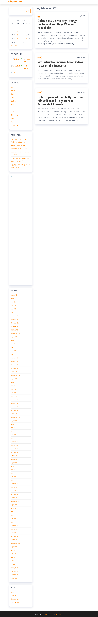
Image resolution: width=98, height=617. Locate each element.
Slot (39, 16)
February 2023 (14, 442)
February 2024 (14, 400)
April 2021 (13, 519)
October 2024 (14, 372)
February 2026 (14, 316)
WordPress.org (15, 602)
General (13, 104)
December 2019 (15, 571)
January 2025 (14, 361)
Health (12, 108)
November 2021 (15, 494)
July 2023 (13, 424)
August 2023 (14, 421)
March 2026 (14, 312)
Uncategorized (14, 125)
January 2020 (14, 567)
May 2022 (13, 473)
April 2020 (13, 557)
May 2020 (13, 554)
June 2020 (13, 550)
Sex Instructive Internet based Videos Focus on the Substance (60, 64)
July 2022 (13, 466)
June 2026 (13, 302)
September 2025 (15, 333)
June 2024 (13, 386)
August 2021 (14, 505)
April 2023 (13, 435)
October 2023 (14, 414)
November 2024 (15, 368)
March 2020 (14, 561)
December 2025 (15, 323)
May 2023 (13, 431)
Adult (39, 57)
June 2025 (13, 344)
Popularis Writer (60, 614)
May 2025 (13, 347)
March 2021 (14, 522)
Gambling (13, 101)
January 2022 (14, 487)
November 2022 (15, 452)
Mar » (16, 45)
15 (26, 35)
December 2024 (15, 365)
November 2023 (15, 410)
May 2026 (13, 305)
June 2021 (13, 512)
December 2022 (15, 449)
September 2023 (15, 417)
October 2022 (14, 456)
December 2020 (15, 533)
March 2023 (14, 438)
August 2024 (14, 379)
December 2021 (15, 491)
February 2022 (14, 484)
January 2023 (14, 445)
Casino (12, 94)
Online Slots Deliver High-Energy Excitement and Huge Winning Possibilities (57, 24)
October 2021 (14, 498)
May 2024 (13, 389)
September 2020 (15, 543)
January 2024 (14, 403)
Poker (12, 118)
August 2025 (14, 337)
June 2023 (13, 428)
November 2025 (15, 326)
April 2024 (13, 393)
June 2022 (13, 470)
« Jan (12, 45)
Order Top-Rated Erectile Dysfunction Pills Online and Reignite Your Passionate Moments (60, 100)
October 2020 (14, 539)
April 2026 (13, 309)
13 (20, 35)
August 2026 (14, 295)
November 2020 (15, 536)
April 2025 (13, 351)
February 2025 (14, 358)
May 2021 (13, 515)
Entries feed (14, 595)
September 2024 (15, 375)
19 (17, 38)
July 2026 (13, 298)
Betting (13, 90)
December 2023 (15, 407)
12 (17, 35)
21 (23, 38)
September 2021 (15, 501)
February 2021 (14, 526)
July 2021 (13, 508)
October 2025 (14, 330)
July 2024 (13, 382)
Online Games (14, 115)
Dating (12, 97)
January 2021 (14, 529)
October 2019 (14, 578)
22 (26, 38)
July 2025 (13, 340)
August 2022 (14, 463)
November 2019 (15, 574)
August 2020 (14, 547)
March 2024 (14, 396)
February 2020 (14, 564)
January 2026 (14, 319)
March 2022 (14, 480)
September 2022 (15, 459)
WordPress (47, 614)
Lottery (12, 111)
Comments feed (15, 599)
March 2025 (14, 354)
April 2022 (13, 477)
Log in (12, 592)
